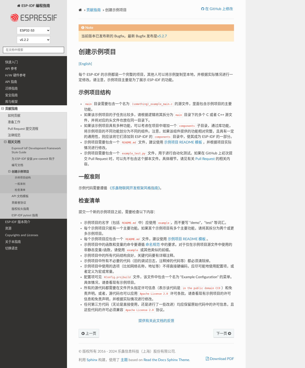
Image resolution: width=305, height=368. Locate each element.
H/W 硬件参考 (15, 75)
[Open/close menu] (2, 109)
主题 (124, 360)
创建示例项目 (20, 171)
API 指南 (11, 82)
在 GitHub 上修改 (218, 9)
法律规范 (14, 135)
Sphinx (92, 360)
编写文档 (17, 165)
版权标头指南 (20, 209)
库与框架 (11, 101)
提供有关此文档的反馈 (156, 321)
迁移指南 (11, 88)
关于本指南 (13, 242)
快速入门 (11, 62)
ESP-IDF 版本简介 (17, 222)
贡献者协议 (19, 202)
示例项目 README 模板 (183, 142)
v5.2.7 (162, 36)
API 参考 (11, 68)
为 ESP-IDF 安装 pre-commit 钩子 (33, 159)
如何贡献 (14, 115)
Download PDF (221, 359)
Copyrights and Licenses (21, 235)
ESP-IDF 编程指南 (35, 6)
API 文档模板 (20, 196)
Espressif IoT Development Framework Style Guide (36, 150)
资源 (8, 228)
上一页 (90, 333)
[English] (85, 64)
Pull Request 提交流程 (23, 128)
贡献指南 (11, 108)
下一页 (222, 333)
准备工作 (14, 122)
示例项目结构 (23, 178)
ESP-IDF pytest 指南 (25, 215)
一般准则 (20, 184)
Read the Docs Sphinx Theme (166, 360)
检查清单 (20, 190)
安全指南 (11, 95)
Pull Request (205, 159)
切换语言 (11, 248)
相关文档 (14, 142)
